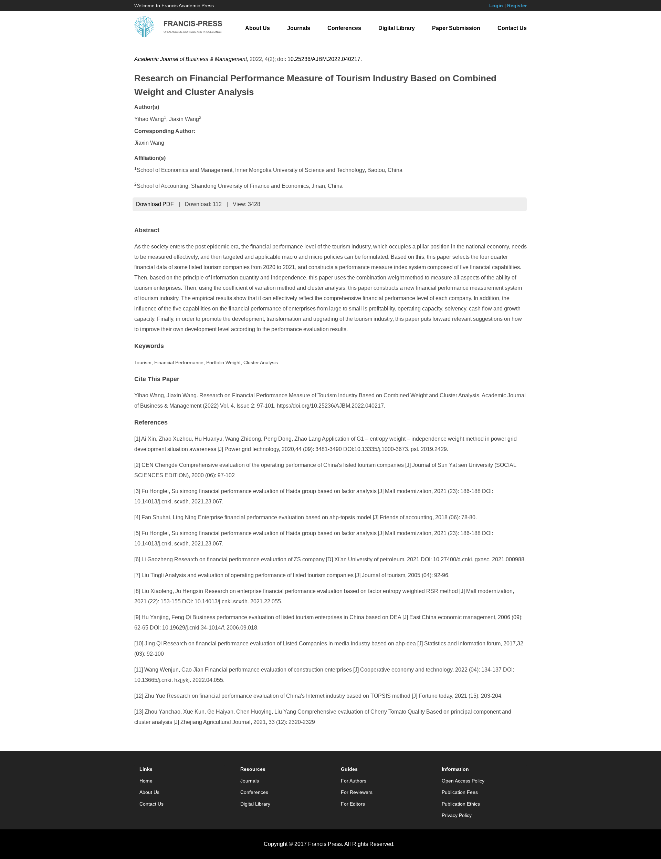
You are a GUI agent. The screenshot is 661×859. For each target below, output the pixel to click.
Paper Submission (456, 28)
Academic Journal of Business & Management (190, 59)
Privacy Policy (457, 815)
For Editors (353, 804)
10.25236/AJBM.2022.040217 (323, 59)
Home (146, 781)
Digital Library (396, 28)
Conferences (344, 28)
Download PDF (155, 204)
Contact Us (512, 28)
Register (517, 5)
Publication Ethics (461, 804)
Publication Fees (460, 792)
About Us (257, 28)
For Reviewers (357, 792)
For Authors (353, 781)
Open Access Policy (463, 781)
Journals (298, 28)
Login (496, 5)
